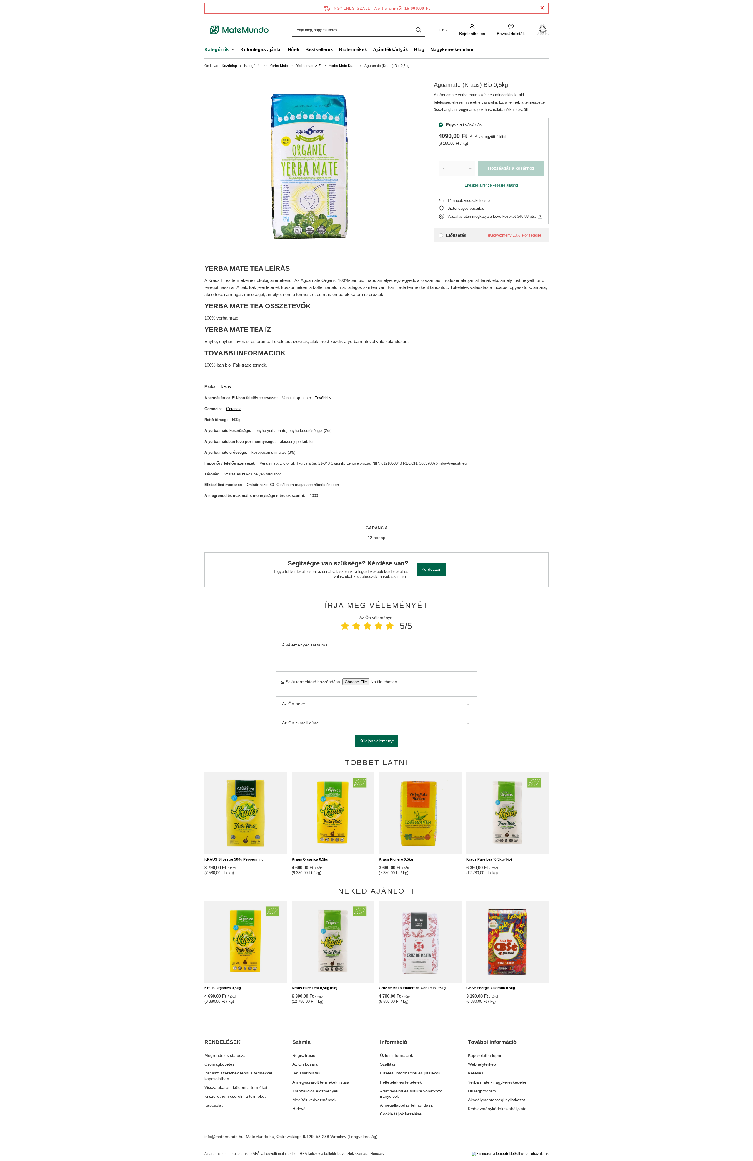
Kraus (226, 387)
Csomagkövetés (219, 1064)
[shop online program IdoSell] (510, 1154)
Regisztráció (303, 1055)
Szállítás (388, 1064)
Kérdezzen (432, 569)
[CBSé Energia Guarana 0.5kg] (507, 942)
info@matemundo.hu (224, 1136)
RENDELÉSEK (222, 1042)
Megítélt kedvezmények (314, 1099)
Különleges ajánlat (261, 49)
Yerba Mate (279, 66)
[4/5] (378, 626)
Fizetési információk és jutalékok (410, 1073)
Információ (393, 1042)
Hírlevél (299, 1108)
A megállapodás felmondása (406, 1105)
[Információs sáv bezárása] (542, 8)
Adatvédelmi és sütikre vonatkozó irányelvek (411, 1094)
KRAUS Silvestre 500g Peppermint (233, 859)
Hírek (293, 49)
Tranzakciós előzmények (315, 1091)
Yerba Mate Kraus (343, 66)
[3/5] (367, 626)
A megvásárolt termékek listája (320, 1082)
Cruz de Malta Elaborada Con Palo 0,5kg (412, 988)
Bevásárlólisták (306, 1073)
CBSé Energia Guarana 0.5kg (490, 988)
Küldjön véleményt (376, 740)
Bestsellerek (319, 49)
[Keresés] (418, 29)
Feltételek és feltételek (401, 1082)
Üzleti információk (396, 1055)
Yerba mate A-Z (308, 66)
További (321, 398)
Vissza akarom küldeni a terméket (235, 1087)
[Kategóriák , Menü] (234, 50)
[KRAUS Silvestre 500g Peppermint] (245, 813)
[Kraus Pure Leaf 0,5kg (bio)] (507, 813)
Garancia (233, 409)
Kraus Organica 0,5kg (310, 859)
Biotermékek (353, 49)
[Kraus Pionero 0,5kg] (420, 813)
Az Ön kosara (305, 1064)
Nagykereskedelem (451, 49)
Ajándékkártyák (390, 49)
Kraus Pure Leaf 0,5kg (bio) (489, 859)
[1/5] (345, 626)
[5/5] (390, 626)
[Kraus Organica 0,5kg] (333, 813)
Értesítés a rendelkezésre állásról (491, 185)
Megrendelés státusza (225, 1055)
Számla (301, 1042)
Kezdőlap (229, 66)
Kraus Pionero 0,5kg (396, 859)
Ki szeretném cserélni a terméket (235, 1096)
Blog (419, 49)
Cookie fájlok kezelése (401, 1114)
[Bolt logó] (239, 30)
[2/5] (356, 626)
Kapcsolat (213, 1105)
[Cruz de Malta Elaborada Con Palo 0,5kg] (420, 942)
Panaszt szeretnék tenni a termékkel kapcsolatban (238, 1076)
